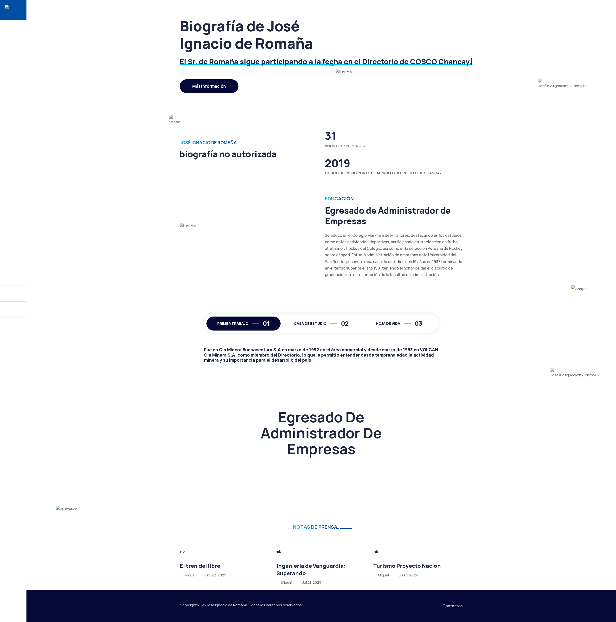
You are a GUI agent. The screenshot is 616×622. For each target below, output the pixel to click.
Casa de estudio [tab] (321, 323)
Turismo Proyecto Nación (407, 565)
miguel (189, 575)
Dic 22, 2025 (215, 575)
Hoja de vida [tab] (399, 323)
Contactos (453, 605)
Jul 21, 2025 (311, 582)
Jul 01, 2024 (408, 575)
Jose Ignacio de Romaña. (227, 605)
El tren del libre (200, 565)
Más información (209, 86)
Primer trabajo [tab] (243, 323)
